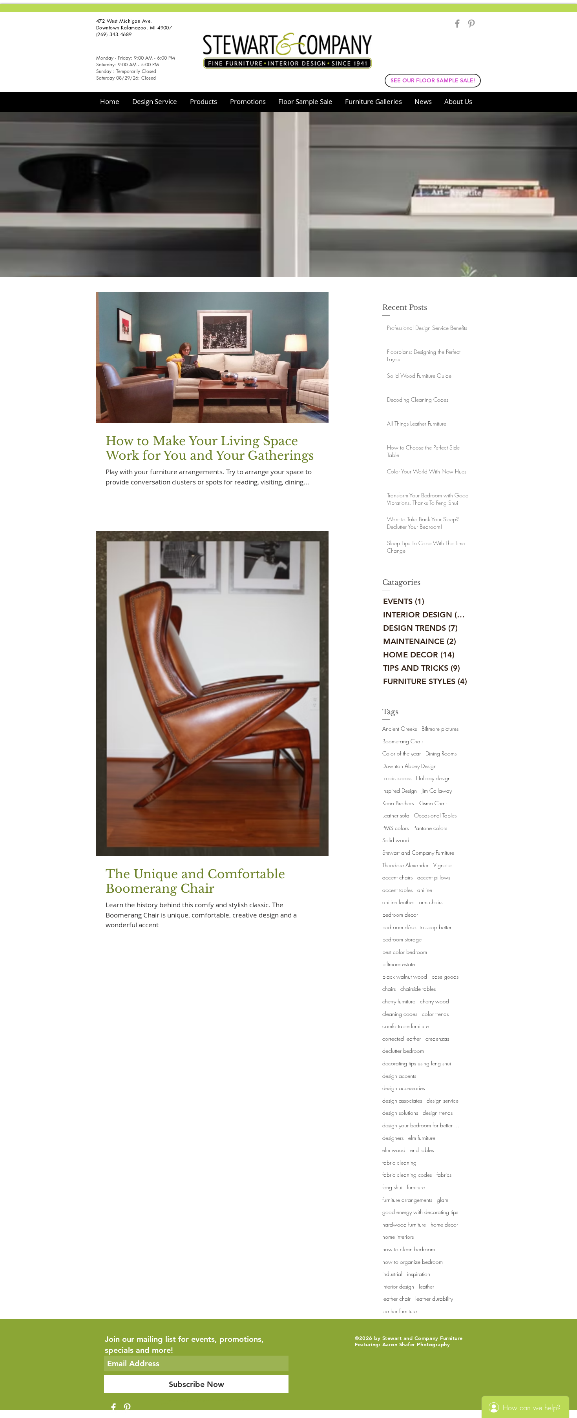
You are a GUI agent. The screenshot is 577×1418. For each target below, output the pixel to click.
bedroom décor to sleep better (416, 927)
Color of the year (401, 753)
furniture (416, 1187)
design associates (402, 1100)
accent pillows (433, 877)
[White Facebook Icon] (113, 1407)
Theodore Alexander (405, 865)
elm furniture (421, 1137)
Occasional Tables (435, 815)
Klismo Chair (432, 803)
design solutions (400, 1112)
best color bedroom (404, 952)
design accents (399, 1075)
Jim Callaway (437, 790)
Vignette (442, 865)
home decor (444, 1224)
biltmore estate (398, 964)
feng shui (392, 1187)
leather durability (434, 1298)
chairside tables (418, 988)
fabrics (443, 1174)
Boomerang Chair (402, 741)
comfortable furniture (405, 1026)
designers (393, 1137)
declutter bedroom (403, 1050)
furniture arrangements (407, 1199)
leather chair (396, 1298)
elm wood (393, 1150)
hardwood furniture (404, 1224)
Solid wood (395, 840)
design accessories (403, 1088)
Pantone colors (430, 828)
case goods (445, 976)
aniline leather (398, 902)
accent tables (397, 890)
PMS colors (395, 828)
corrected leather (401, 1038)
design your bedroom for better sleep (421, 1125)
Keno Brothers (398, 803)
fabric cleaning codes (407, 1174)
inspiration (418, 1274)
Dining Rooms (440, 753)
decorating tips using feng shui (416, 1063)
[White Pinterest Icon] (127, 1407)
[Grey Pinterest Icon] (471, 23)
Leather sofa (395, 815)
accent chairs (397, 877)
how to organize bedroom (412, 1261)
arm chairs (430, 902)
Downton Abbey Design (409, 766)
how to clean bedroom (408, 1249)
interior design (398, 1286)
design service (442, 1100)
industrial (392, 1274)
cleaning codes (399, 1014)
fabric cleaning (399, 1162)
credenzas (437, 1038)
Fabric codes (396, 778)
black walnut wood (404, 976)
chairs (389, 988)
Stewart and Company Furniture (418, 852)
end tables (422, 1150)
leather (426, 1286)
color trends (435, 1014)
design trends (438, 1112)
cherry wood (434, 1001)
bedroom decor (400, 914)
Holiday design (433, 778)
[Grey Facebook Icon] (457, 23)
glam (442, 1199)
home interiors (398, 1236)
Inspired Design (399, 790)
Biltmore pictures (440, 728)
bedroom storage (402, 939)
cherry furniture (398, 1001)
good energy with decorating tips (420, 1212)
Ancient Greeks (399, 728)
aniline (424, 890)
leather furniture (399, 1311)
